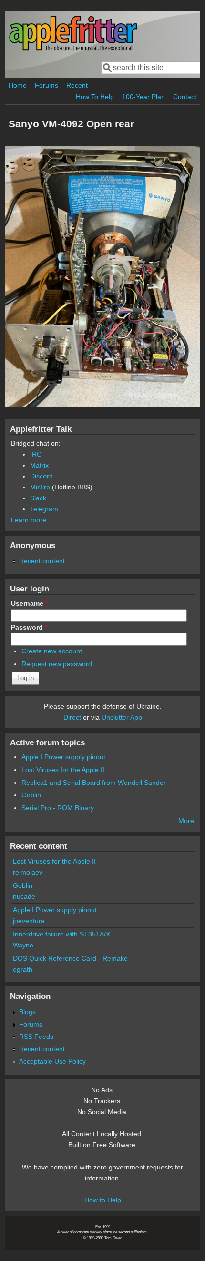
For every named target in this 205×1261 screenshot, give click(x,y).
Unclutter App (122, 717)
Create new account (51, 651)
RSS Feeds (36, 1036)
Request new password (56, 664)
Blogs (27, 1012)
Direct (72, 717)
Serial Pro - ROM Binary (57, 808)
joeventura (29, 921)
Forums (46, 85)
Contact (184, 97)
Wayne (23, 945)
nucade (24, 896)
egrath (22, 969)
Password (29, 627)
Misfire (40, 487)
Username (29, 603)
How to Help (102, 1200)
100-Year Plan (143, 97)
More (186, 820)
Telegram (44, 509)
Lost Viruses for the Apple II (62, 769)
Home (18, 85)
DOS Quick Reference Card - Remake (70, 958)
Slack (38, 498)
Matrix (39, 465)
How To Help (95, 97)
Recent (77, 85)
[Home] (73, 49)
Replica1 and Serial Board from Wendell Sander (93, 782)
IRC (35, 454)
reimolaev (27, 872)
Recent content (42, 561)
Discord (41, 476)
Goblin (31, 795)
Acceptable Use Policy (52, 1061)
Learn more (28, 520)
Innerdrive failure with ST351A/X (61, 934)
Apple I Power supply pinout (63, 757)
